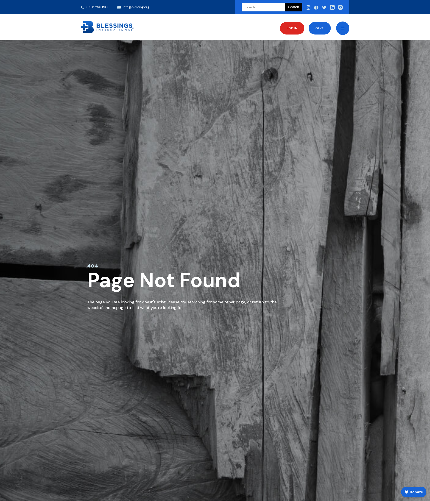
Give (319, 28)
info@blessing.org (136, 7)
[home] (107, 27)
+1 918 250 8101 (97, 7)
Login (292, 28)
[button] (342, 28)
